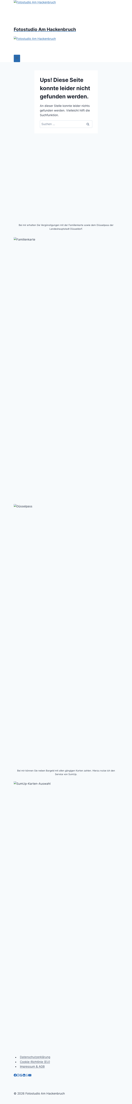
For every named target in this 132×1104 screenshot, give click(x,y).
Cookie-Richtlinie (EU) (35, 1062)
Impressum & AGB (32, 1066)
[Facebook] (15, 1075)
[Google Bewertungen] (21, 1075)
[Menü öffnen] (17, 58)
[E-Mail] (29, 1075)
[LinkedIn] (24, 1075)
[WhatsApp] (26, 1075)
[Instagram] (18, 1075)
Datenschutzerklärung (35, 1057)
